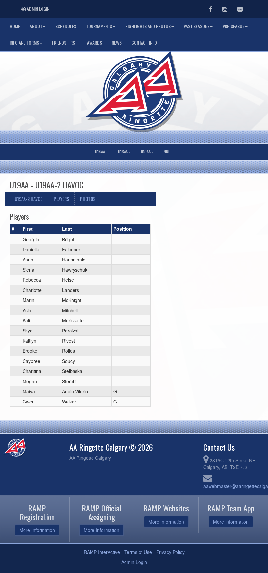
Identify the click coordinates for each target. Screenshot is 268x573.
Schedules (65, 26)
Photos (88, 198)
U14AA (100, 152)
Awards (94, 42)
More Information (37, 530)
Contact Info (144, 42)
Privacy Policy (170, 552)
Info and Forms (24, 42)
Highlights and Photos (148, 26)
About (36, 26)
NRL (167, 152)
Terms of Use (138, 552)
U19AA (146, 152)
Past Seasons (196, 26)
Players (61, 198)
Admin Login (134, 562)
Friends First (64, 42)
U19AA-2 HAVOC (29, 198)
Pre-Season (233, 26)
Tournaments (99, 26)
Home (15, 26)
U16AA (123, 152)
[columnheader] (15, 229)
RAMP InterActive (102, 552)
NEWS (117, 42)
